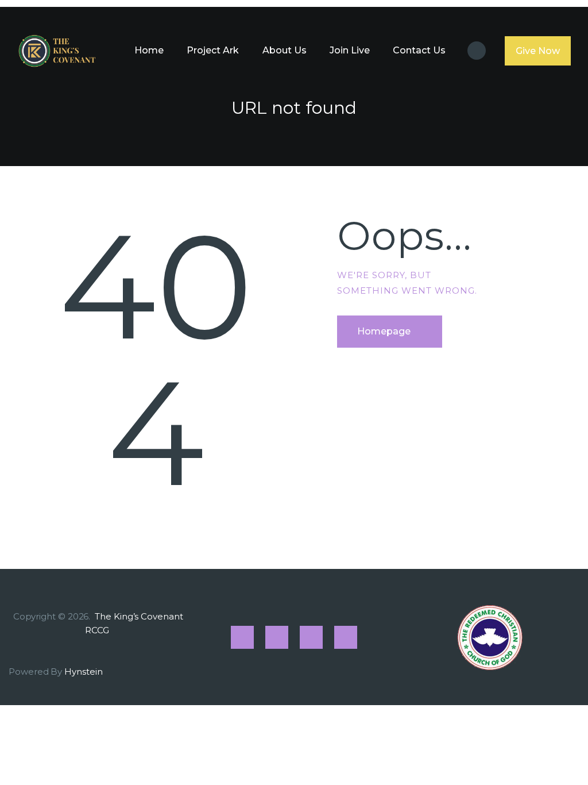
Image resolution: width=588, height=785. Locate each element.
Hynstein (83, 671)
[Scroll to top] (559, 757)
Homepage (384, 331)
